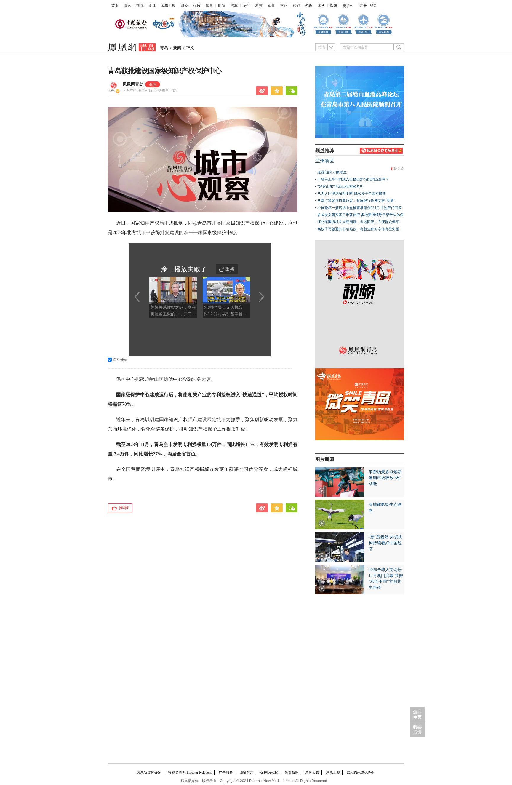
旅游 (296, 6)
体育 (209, 6)
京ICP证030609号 (360, 772)
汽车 (234, 6)
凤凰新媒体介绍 (149, 772)
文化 (283, 6)
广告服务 (226, 772)
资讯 (127, 6)
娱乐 (196, 6)
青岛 (164, 48)
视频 (139, 6)
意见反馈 (312, 772)
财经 (184, 6)
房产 (246, 6)
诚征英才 (246, 772)
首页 (115, 6)
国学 (321, 6)
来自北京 (149, 91)
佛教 (308, 6)
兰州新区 (324, 160)
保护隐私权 (269, 772)
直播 (152, 6)
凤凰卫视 (168, 6)
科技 (259, 6)
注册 (363, 6)
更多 (346, 6)
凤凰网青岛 (133, 84)
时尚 (221, 6)
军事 (271, 6)
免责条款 (291, 772)
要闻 (177, 48)
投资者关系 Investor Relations (190, 772)
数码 (333, 6)
